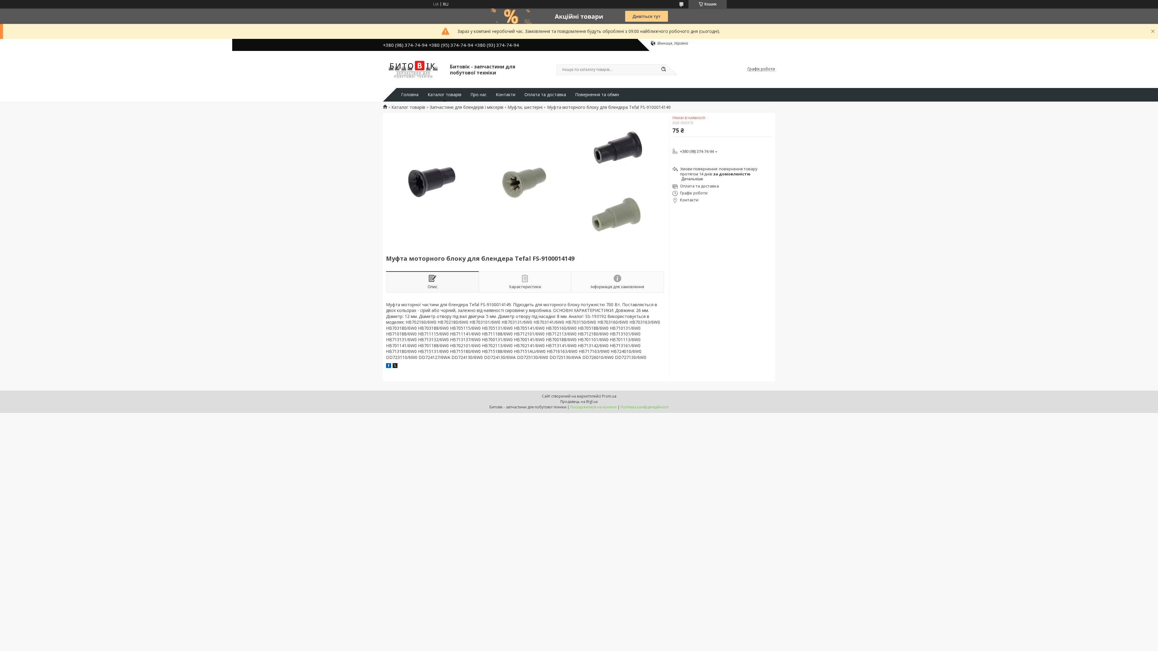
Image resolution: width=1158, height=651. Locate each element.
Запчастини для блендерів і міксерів (466, 107)
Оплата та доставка (545, 95)
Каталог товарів (444, 95)
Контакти (505, 95)
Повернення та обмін (597, 95)
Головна (410, 95)
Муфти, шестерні (525, 107)
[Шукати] (663, 69)
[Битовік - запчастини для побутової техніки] (414, 69)
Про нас (478, 95)
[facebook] (388, 366)
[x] (395, 366)
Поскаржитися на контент (593, 407)
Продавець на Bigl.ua (579, 401)
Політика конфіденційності (645, 407)
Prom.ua (609, 396)
